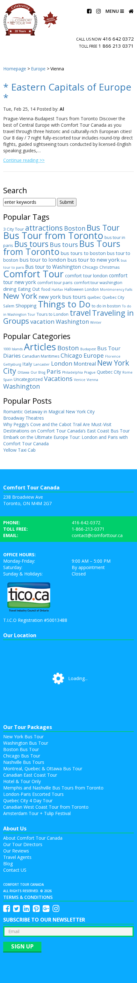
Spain (7, 379)
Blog (8, 863)
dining (10, 289)
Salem (8, 306)
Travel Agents (17, 857)
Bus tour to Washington (53, 266)
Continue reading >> (24, 160)
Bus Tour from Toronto (53, 235)
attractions (44, 228)
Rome (127, 372)
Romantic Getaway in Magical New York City (49, 411)
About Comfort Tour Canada (32, 838)
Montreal (85, 363)
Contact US (14, 870)
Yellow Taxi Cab (19, 450)
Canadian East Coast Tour (30, 775)
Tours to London (52, 314)
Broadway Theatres (23, 418)
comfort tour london (86, 276)
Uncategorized (28, 379)
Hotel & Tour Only (22, 781)
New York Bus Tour (23, 736)
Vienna (92, 379)
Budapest (88, 349)
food (45, 289)
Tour (31, 314)
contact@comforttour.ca (97, 535)
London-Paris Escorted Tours (33, 794)
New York (20, 295)
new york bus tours (62, 296)
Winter (96, 322)
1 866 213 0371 (116, 46)
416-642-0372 (86, 522)
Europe (93, 355)
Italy (27, 364)
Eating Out (29, 289)
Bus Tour (103, 227)
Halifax (57, 289)
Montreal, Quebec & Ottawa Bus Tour (42, 768)
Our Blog (38, 372)
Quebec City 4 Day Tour (28, 800)
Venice (79, 379)
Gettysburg (12, 364)
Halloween (73, 289)
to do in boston (106, 306)
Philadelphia (72, 372)
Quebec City (113, 297)
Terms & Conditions (28, 897)
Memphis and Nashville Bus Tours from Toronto (53, 788)
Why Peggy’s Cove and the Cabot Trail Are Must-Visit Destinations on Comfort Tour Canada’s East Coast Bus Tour (66, 427)
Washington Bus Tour (25, 743)
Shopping (26, 305)
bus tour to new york (93, 259)
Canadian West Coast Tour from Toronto (46, 807)
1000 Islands (13, 349)
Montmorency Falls (116, 289)
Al (62, 109)
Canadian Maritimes (40, 356)
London (92, 289)
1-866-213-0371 (88, 529)
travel (80, 312)
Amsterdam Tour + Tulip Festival (37, 813)
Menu (112, 11)
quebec (94, 297)
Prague (90, 372)
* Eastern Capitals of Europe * (67, 92)
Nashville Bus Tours (23, 762)
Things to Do (64, 304)
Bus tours (31, 244)
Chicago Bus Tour (21, 756)
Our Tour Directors (22, 844)
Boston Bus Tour (21, 749)
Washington (72, 321)
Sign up (22, 946)
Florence (112, 356)
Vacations (58, 378)
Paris (54, 371)
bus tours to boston (83, 253)
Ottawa (23, 372)
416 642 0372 (118, 39)
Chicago (90, 267)
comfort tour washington (98, 282)
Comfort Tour (33, 273)
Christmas (109, 267)
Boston (74, 228)
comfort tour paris (55, 282)
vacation (42, 321)
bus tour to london (42, 259)
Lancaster (41, 364)
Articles (40, 346)
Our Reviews (16, 851)
